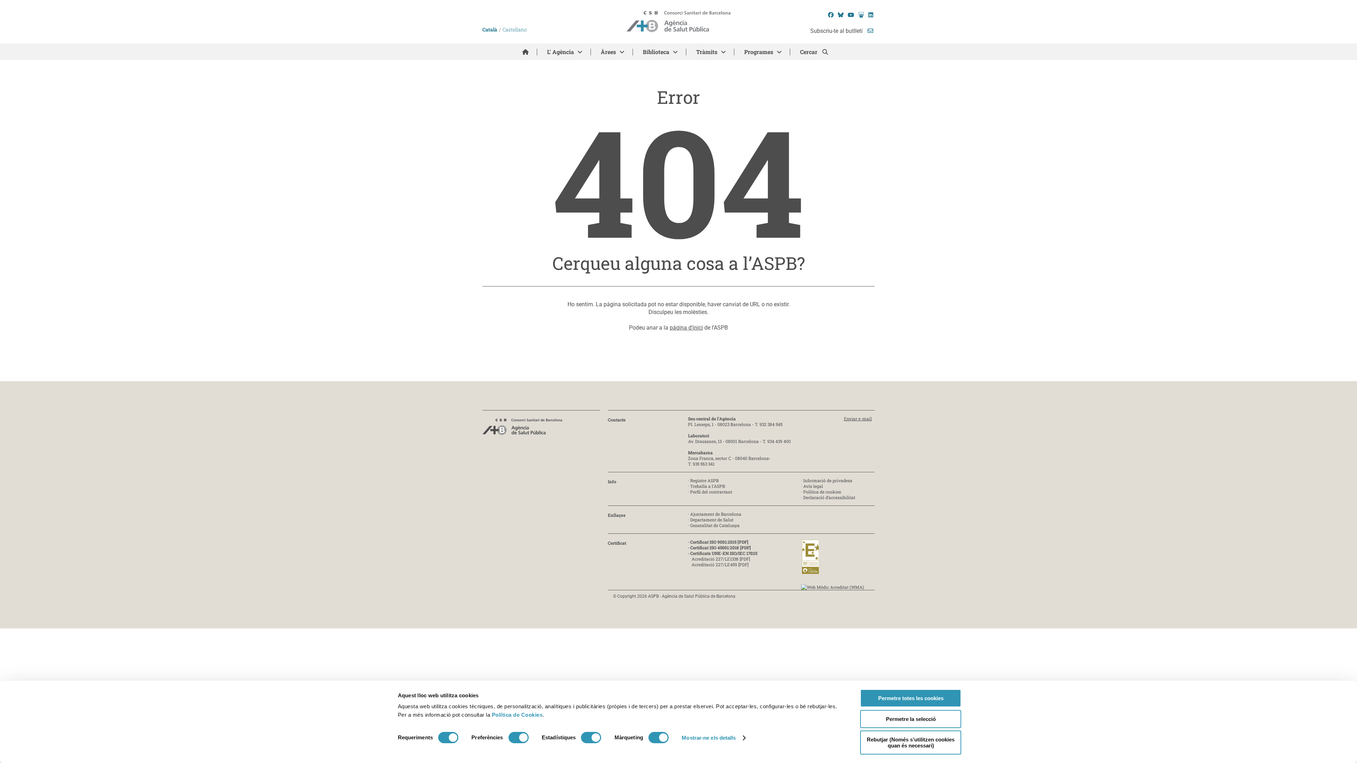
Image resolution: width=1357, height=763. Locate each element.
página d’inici (686, 327)
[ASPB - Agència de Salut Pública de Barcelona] (522, 429)
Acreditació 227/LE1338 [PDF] (721, 559)
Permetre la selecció (911, 719)
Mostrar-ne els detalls (709, 738)
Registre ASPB (704, 480)
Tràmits (706, 51)
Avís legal (813, 486)
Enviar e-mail (858, 418)
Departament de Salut (711, 519)
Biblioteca (656, 51)
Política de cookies (822, 492)
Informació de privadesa (827, 480)
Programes (758, 51)
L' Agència (560, 51)
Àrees (608, 51)
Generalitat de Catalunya (715, 525)
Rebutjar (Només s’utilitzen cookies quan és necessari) (910, 743)
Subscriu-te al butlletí (837, 31)
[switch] (519, 737)
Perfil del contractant (711, 492)
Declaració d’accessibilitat (829, 497)
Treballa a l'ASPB (707, 486)
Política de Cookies (517, 715)
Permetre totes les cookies (911, 698)
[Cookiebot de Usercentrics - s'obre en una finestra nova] (427, 749)
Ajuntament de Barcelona (715, 514)
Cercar (809, 51)
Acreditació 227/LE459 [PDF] (720, 564)
